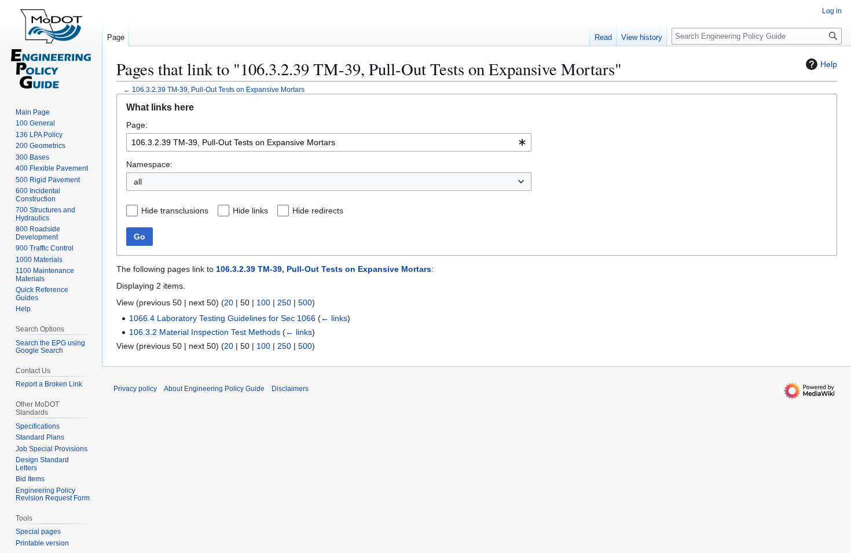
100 (263, 302)
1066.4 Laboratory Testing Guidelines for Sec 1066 (222, 318)
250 (284, 302)
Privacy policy (135, 389)
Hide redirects (317, 210)
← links (334, 318)
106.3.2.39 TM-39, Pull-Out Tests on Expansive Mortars (218, 89)
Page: (137, 125)
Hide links (250, 210)
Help (828, 64)
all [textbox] (138, 181)
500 (305, 302)
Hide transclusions (174, 210)
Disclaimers (290, 389)
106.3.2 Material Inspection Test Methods (204, 332)
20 (228, 302)
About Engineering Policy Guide (214, 389)
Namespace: (149, 164)
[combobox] (328, 142)
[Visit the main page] (51, 46)
